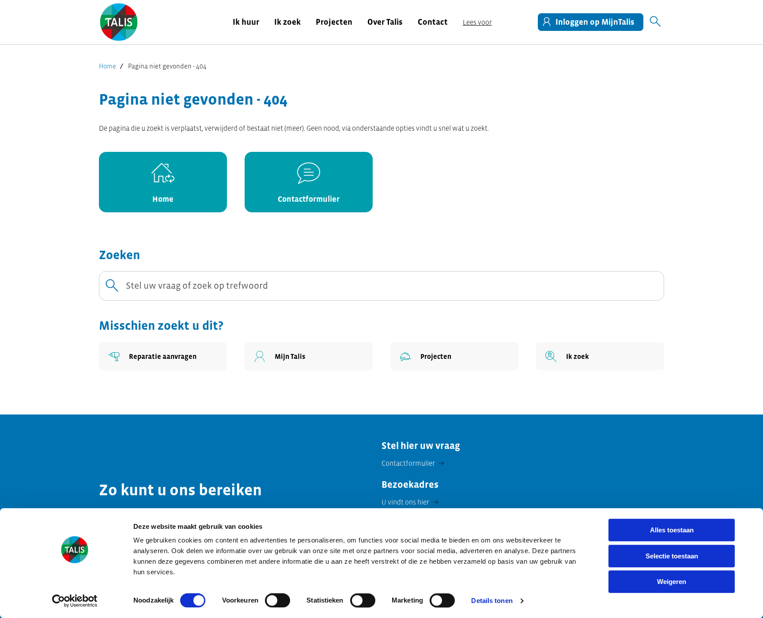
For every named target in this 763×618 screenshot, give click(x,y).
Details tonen (491, 600)
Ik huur (246, 21)
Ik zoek (287, 21)
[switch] (277, 600)
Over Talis (385, 21)
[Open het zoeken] (655, 22)
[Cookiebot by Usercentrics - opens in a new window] (74, 600)
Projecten (334, 21)
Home (107, 66)
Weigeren (671, 581)
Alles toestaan (672, 530)
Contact (433, 21)
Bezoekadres (410, 484)
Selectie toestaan (672, 556)
